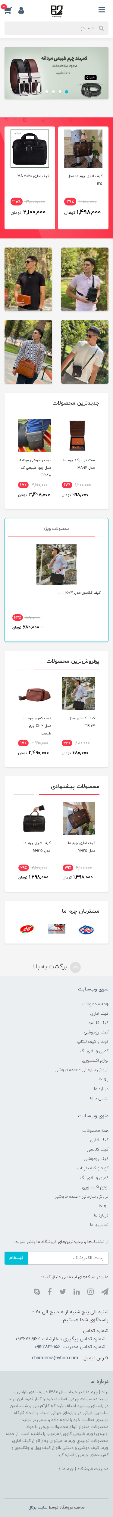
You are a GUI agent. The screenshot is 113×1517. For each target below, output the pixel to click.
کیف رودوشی (96, 1032)
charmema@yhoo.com (55, 1358)
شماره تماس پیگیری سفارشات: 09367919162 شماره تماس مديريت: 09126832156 (60, 1343)
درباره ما (101, 1089)
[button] (11, 10)
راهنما (103, 1079)
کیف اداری (99, 1013)
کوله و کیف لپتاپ (92, 1042)
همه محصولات (95, 1004)
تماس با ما (99, 1098)
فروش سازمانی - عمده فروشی (81, 1070)
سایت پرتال (38, 1507)
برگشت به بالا (50, 967)
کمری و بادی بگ (94, 1051)
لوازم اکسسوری (95, 1060)
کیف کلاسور (97, 1023)
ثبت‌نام (16, 1258)
